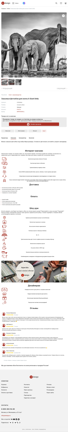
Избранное (4, 387)
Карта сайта (50, 392)
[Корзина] (66, 3)
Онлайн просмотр (35, 124)
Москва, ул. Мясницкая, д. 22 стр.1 (11, 412)
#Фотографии (21, 131)
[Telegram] (15, 423)
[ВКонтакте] (11, 423)
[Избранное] (61, 3)
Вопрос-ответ (51, 387)
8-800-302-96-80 (8, 409)
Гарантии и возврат (30, 398)
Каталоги (4, 390)
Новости (26, 387)
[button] (59, 278)
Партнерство (28, 395)
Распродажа (50, 390)
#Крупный (7, 131)
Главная (3, 8)
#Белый (35, 131)
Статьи (26, 392)
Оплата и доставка (6, 392)
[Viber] (17, 423)
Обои (8, 8)
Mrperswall (21, 111)
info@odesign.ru (5, 415)
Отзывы (49, 384)
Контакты (27, 384)
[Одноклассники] (13, 423)
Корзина (3, 384)
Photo (19, 109)
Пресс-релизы (28, 390)
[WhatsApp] (20, 423)
